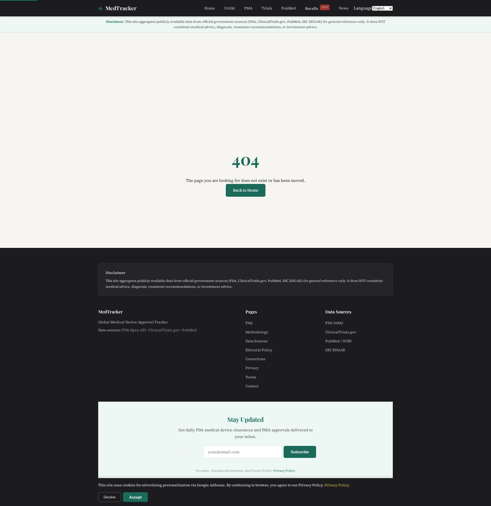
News (344, 8)
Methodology (257, 332)
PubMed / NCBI (338, 341)
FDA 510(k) (334, 322)
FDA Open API (134, 330)
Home (209, 8)
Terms (251, 377)
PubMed (288, 8)
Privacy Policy (284, 471)
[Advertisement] (245, 71)
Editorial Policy (259, 350)
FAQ (249, 322)
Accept (135, 497)
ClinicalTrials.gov (164, 330)
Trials (267, 8)
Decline (110, 497)
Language (363, 8)
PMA (248, 8)
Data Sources (257, 341)
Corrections (255, 358)
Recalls (316, 8)
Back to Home (245, 190)
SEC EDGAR (335, 350)
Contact (252, 386)
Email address (188, 449)
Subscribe (300, 452)
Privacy (252, 367)
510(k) (229, 8)
